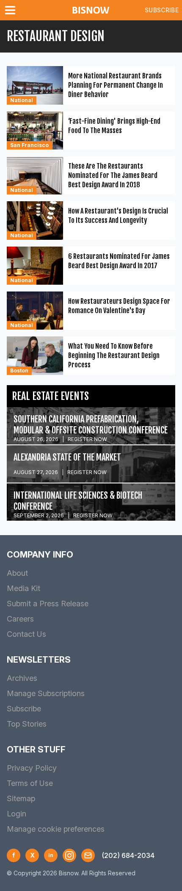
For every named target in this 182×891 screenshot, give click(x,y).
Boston (19, 370)
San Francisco (29, 145)
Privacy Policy (32, 767)
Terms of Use (30, 783)
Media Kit (23, 588)
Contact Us (26, 634)
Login (16, 813)
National (21, 100)
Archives (22, 678)
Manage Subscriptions (46, 693)
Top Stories (27, 723)
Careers (20, 618)
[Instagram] (69, 855)
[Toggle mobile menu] (11, 10)
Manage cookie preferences (56, 828)
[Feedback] (88, 855)
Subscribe (162, 10)
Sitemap (21, 798)
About (17, 573)
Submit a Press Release (47, 603)
